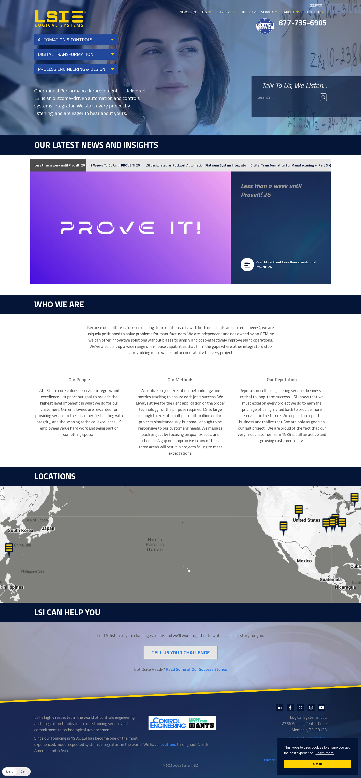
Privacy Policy (274, 759)
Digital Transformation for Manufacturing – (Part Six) (290, 165)
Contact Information (308, 738)
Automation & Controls (65, 39)
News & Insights (193, 12)
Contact (312, 12)
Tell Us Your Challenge (180, 652)
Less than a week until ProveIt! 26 (59, 165)
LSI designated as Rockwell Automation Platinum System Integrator (195, 165)
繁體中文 (316, 5)
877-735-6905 (303, 22)
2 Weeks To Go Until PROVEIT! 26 (115, 165)
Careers (224, 12)
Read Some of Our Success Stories (196, 669)
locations (167, 744)
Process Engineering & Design (71, 69)
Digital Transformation (65, 54)
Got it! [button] (317, 763)
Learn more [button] (324, 753)
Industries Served (257, 12)
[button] (16, 771)
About (289, 12)
